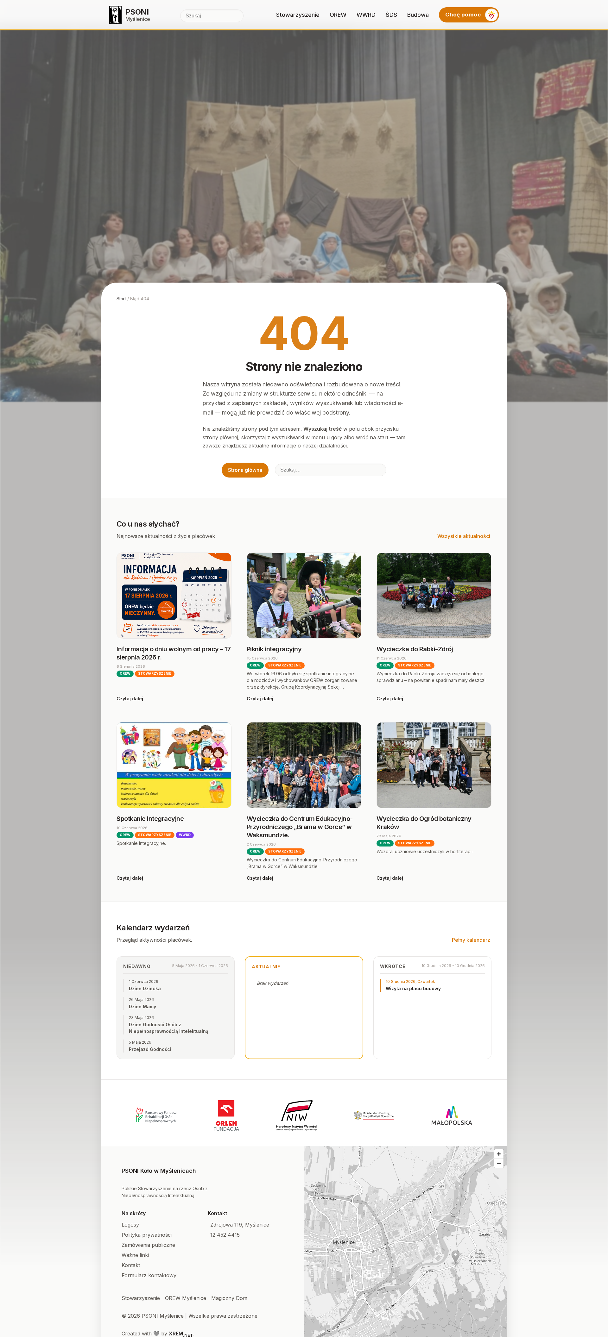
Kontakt (131, 1265)
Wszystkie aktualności (463, 536)
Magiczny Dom (229, 1298)
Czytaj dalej (130, 698)
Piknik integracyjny (274, 649)
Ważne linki (135, 1255)
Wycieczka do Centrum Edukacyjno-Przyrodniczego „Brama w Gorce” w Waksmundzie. (300, 827)
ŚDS (391, 14)
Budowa (418, 14)
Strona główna (245, 470)
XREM (181, 1333)
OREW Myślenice (185, 1298)
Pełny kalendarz (471, 940)
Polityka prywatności (147, 1235)
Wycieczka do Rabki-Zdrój (415, 649)
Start (121, 298)
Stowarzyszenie (298, 14)
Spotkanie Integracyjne (150, 818)
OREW (338, 14)
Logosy (130, 1224)
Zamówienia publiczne (148, 1245)
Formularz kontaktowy (149, 1275)
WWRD (366, 14)
